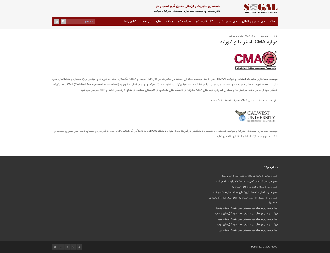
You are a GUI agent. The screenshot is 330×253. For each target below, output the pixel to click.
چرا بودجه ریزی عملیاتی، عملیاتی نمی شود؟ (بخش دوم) (247, 224)
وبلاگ (169, 21)
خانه (272, 21)
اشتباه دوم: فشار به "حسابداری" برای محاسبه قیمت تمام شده (245, 192)
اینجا (228, 100)
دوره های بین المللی (253, 21)
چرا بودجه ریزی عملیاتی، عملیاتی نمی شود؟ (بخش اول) (248, 230)
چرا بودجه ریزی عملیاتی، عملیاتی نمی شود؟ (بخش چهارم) (246, 213)
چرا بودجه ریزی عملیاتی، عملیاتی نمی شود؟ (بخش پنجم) (247, 208)
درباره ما (146, 21)
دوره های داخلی (227, 21)
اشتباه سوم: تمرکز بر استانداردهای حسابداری (254, 187)
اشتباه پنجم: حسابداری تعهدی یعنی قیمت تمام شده (250, 176)
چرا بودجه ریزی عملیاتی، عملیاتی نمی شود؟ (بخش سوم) (247, 219)
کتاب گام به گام (204, 21)
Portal (254, 247)
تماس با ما (130, 21)
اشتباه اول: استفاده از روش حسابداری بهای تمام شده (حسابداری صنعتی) (243, 200)
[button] (56, 21)
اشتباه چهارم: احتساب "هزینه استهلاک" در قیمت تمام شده (247, 181)
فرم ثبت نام (184, 21)
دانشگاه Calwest (157, 131)
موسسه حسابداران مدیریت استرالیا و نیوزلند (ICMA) (247, 79)
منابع (158, 21)
